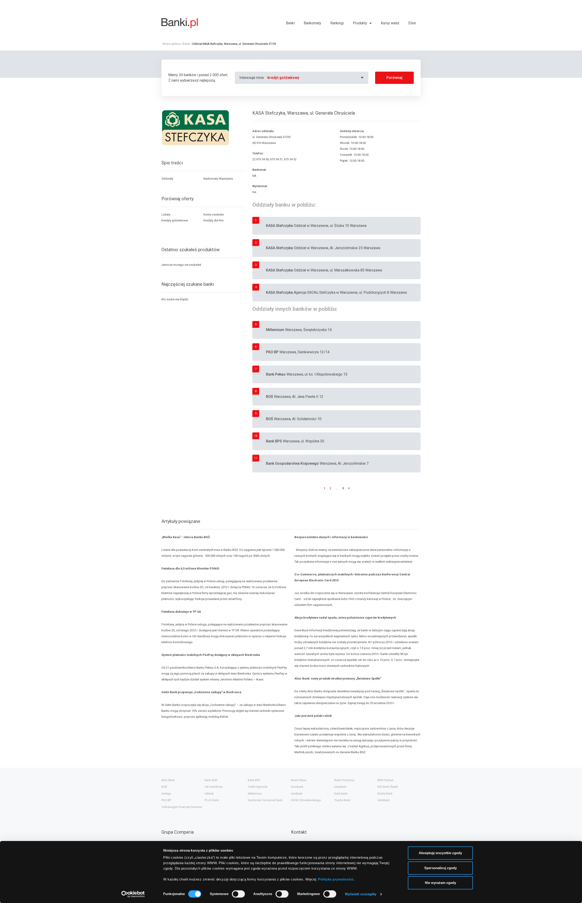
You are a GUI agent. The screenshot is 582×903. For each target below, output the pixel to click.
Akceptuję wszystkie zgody (440, 853)
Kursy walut (390, 23)
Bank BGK (211, 780)
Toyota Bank (342, 800)
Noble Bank (385, 793)
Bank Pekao (298, 780)
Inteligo (166, 793)
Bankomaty (312, 23)
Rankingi (337, 23)
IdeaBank (340, 786)
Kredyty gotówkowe (174, 220)
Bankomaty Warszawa (218, 178)
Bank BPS (254, 780)
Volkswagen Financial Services (181, 807)
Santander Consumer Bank (265, 800)
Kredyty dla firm (213, 220)
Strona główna (172, 43)
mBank (209, 793)
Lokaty (165, 214)
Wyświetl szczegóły (360, 894)
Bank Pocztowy (344, 780)
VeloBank (383, 800)
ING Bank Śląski (387, 786)
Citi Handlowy (214, 786)
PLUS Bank (212, 800)
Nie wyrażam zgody (440, 883)
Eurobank (297, 786)
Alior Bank (168, 780)
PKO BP (166, 800)
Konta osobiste (213, 214)
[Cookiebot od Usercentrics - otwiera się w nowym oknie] (133, 894)
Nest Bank (341, 793)
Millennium (255, 793)
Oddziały (167, 178)
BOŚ (164, 786)
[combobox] (316, 78)
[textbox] (316, 78)
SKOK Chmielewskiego (306, 800)
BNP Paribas (385, 780)
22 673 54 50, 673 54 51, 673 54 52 (274, 159)
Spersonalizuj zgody (440, 868)
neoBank (297, 793)
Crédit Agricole (257, 786)
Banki (290, 23)
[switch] (238, 894)
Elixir (412, 23)
